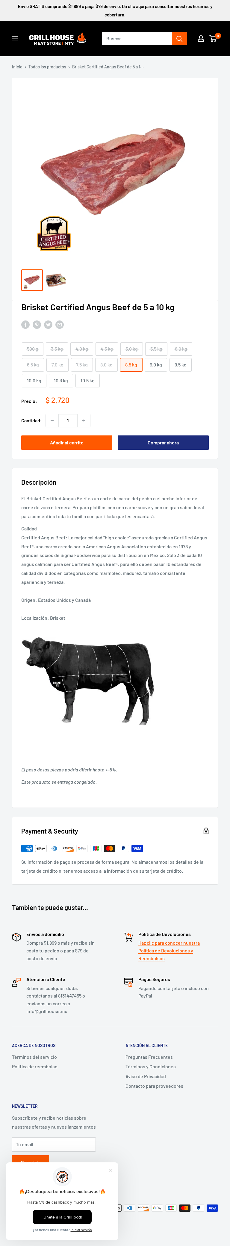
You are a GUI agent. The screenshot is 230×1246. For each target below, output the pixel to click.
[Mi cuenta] (201, 38)
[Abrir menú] (15, 38)
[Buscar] (179, 38)
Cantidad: (31, 420)
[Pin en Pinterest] (37, 324)
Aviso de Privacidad (145, 1076)
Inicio (17, 66)
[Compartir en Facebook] (25, 324)
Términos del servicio (34, 1057)
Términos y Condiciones (150, 1066)
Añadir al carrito (67, 442)
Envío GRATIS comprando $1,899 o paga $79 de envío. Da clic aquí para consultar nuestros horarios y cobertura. (115, 10)
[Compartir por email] (59, 324)
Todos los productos (47, 66)
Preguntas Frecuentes (149, 1057)
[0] (213, 38)
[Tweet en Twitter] (48, 324)
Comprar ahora (163, 442)
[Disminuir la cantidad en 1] (52, 420)
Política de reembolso (35, 1066)
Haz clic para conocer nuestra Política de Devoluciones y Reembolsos (169, 950)
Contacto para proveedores (154, 1086)
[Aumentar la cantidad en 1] (84, 420)
